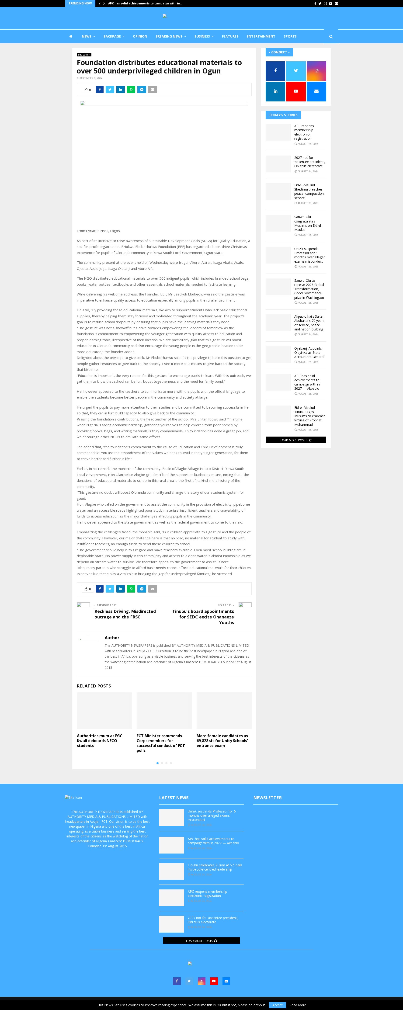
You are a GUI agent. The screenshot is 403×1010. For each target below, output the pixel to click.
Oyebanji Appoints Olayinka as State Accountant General (309, 352)
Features (230, 36)
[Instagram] (201, 981)
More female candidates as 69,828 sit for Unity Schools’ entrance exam (222, 740)
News (86, 36)
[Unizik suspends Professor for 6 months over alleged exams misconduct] (278, 255)
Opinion (140, 36)
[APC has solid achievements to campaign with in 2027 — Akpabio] (278, 382)
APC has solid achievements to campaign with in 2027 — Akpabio (307, 382)
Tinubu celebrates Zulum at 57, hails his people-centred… (151, 3)
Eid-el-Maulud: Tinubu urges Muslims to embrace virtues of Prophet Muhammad (309, 416)
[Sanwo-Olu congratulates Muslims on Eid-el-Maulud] (278, 223)
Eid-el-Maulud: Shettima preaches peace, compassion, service (309, 191)
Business (202, 36)
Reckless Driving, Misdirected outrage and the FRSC (125, 614)
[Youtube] (214, 981)
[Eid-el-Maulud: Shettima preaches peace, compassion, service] (278, 191)
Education (84, 54)
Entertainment (261, 36)
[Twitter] (189, 981)
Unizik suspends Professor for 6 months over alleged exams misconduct (309, 255)
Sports (290, 36)
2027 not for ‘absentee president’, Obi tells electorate (309, 161)
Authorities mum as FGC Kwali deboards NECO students (99, 740)
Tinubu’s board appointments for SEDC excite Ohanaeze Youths (203, 616)
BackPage (112, 36)
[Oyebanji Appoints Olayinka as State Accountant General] (278, 354)
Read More (297, 1005)
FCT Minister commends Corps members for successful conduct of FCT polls (161, 743)
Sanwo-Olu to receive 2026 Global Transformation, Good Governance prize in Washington (309, 289)
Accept (277, 1005)
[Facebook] (177, 981)
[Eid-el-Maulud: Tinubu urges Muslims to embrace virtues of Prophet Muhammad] (278, 414)
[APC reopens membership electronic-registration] (278, 132)
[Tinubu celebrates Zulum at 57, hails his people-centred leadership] (171, 871)
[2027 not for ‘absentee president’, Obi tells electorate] (278, 164)
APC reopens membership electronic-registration (304, 132)
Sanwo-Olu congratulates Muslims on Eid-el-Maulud (308, 223)
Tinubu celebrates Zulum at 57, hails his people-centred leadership (215, 867)
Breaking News (169, 36)
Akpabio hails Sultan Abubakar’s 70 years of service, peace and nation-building (309, 322)
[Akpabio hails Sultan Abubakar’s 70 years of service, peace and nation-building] (278, 322)
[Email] (226, 981)
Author (112, 637)
